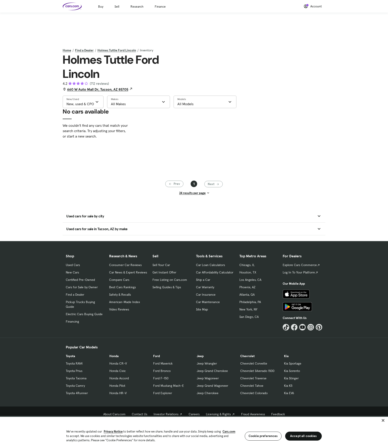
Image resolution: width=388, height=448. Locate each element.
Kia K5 (288, 386)
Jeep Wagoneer (208, 378)
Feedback (278, 414)
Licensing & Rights (218, 414)
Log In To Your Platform (299, 272)
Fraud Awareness (253, 414)
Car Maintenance (208, 302)
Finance (160, 6)
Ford (156, 356)
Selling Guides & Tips (166, 287)
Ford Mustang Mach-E (168, 386)
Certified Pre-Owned (80, 280)
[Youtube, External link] (302, 327)
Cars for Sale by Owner (82, 287)
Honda (114, 356)
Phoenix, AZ (247, 287)
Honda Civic (117, 371)
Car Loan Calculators (210, 265)
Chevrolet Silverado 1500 (257, 371)
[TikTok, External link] (286, 327)
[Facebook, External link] (294, 327)
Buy (100, 6)
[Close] (383, 420)
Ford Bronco (162, 371)
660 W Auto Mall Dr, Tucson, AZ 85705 (97, 89)
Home (67, 50)
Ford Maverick (163, 363)
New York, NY (248, 309)
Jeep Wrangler (207, 363)
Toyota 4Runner (77, 393)
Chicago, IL (247, 265)
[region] (194, 432)
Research (136, 6)
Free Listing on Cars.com (169, 280)
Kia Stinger (291, 378)
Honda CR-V (118, 363)
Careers (194, 414)
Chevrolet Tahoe (251, 386)
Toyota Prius (74, 371)
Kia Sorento (292, 371)
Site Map (202, 309)
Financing (72, 321)
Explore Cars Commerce (300, 265)
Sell (117, 6)
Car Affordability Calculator (214, 272)
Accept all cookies (303, 436)
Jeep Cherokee (207, 393)
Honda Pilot (117, 386)
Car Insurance (206, 295)
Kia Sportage (292, 363)
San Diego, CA (249, 317)
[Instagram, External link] (310, 327)
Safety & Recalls (120, 295)
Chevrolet (247, 356)
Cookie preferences (263, 436)
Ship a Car (203, 280)
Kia (286, 356)
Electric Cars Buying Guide (84, 314)
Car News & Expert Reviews (128, 272)
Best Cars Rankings (122, 287)
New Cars (72, 272)
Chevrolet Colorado (254, 393)
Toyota (70, 356)
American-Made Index (124, 302)
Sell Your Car (161, 265)
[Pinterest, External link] (319, 327)
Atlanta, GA (247, 295)
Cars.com (229, 431)
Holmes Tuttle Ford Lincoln (116, 50)
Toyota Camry (75, 386)
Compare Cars (119, 280)
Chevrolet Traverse (253, 378)
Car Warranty (205, 287)
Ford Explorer (162, 393)
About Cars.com (114, 414)
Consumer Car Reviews (125, 265)
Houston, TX (247, 272)
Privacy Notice (113, 431)
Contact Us (139, 414)
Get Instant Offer (164, 272)
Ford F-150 (160, 378)
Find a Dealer (84, 50)
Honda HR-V (118, 393)
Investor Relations (166, 414)
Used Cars (73, 265)
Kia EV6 (289, 393)
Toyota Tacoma (76, 378)
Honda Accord (119, 378)
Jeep (200, 356)
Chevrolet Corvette (253, 363)
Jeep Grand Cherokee (212, 371)
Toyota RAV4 (74, 363)
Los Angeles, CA (250, 280)
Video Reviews (119, 309)
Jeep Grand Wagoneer (212, 386)
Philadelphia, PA (250, 302)
